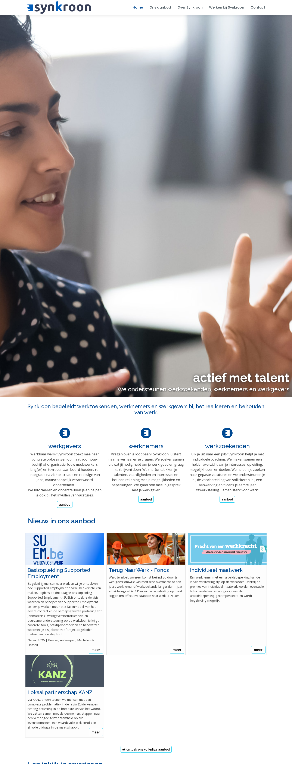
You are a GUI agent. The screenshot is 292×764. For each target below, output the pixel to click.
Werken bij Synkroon (226, 7)
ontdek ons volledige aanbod (147, 749)
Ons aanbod (160, 7)
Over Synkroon (190, 7)
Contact (258, 7)
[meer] (64, 549)
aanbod (65, 504)
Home (138, 7)
